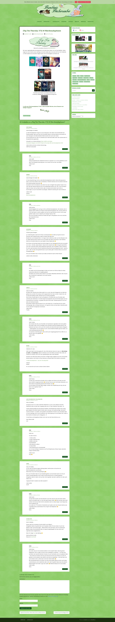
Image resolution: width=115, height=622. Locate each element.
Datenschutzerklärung (84, 1)
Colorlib (85, 619)
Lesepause (70, 21)
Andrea (28, 174)
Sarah (27, 463)
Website (21, 603)
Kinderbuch (80, 77)
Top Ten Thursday (49, 34)
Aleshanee (28, 229)
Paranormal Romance (82, 79)
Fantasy (81, 75)
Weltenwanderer (51, 48)
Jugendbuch (75, 77)
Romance (92, 79)
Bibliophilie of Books (76, 101)
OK (76, 1)
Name (21, 598)
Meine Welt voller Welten (77, 109)
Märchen (91, 77)
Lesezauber (74, 108)
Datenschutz (90, 21)
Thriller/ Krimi (75, 83)
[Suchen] (93, 90)
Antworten (65, 167)
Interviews (63, 21)
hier (34, 533)
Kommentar (23, 579)
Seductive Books (75, 103)
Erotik (78, 75)
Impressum (83, 21)
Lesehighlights (56, 21)
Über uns (77, 21)
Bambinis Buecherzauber (38, 34)
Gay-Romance (87, 75)
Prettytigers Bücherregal (77, 106)
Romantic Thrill (75, 81)
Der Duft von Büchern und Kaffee (79, 104)
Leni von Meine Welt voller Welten (34, 399)
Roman (88, 79)
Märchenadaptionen (30, 195)
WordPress (93, 619)
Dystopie (74, 75)
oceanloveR (29, 518)
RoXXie (27, 345)
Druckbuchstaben (76, 97)
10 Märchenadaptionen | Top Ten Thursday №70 (37, 360)
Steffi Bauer (29, 127)
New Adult (74, 79)
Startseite (39, 21)
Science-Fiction (87, 81)
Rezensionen (46, 21)
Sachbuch (81, 81)
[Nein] (113, 2)
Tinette (28, 287)
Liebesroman (86, 77)
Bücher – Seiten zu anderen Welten (80, 100)
